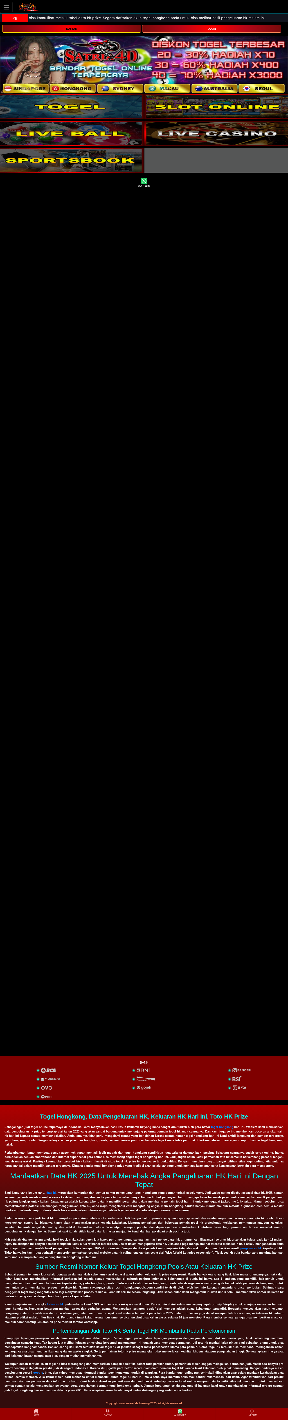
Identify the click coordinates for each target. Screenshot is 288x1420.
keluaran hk (55, 1304)
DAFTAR (71, 28)
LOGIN (212, 28)
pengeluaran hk (251, 1248)
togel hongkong (222, 1127)
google (38, 1372)
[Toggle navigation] (6, 7)
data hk (51, 1192)
